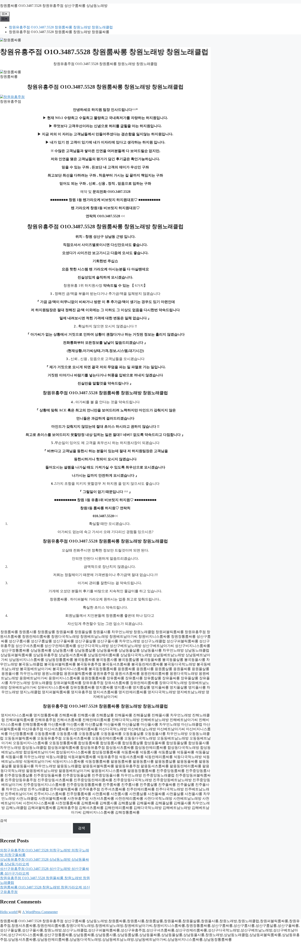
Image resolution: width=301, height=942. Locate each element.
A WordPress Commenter (40, 912)
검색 (3, 820)
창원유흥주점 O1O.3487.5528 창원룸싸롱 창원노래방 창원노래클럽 (61, 27)
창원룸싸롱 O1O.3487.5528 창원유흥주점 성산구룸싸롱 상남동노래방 (54, 5)
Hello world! (9, 912)
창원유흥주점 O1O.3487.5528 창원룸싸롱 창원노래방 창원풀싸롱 (59, 32)
